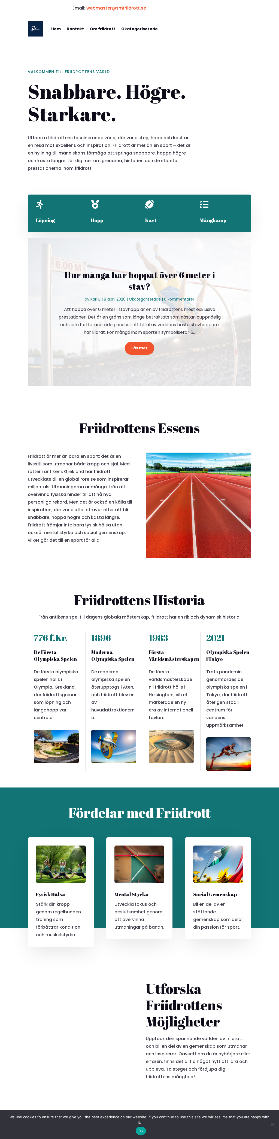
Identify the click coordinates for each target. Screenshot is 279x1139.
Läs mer (139, 348)
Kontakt (75, 29)
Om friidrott (102, 29)
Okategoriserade (139, 29)
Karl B (95, 299)
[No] (272, 1124)
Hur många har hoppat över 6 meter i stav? (139, 280)
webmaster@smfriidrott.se (116, 8)
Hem (56, 29)
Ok (140, 1131)
